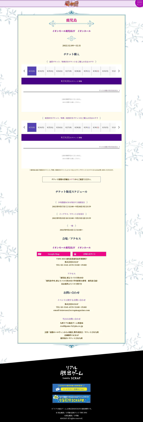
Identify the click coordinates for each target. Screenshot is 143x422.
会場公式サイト (89, 254)
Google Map (53, 254)
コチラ (72, 179)
